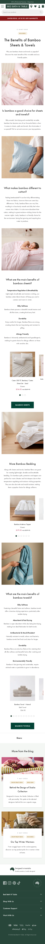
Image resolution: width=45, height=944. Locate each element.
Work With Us (8, 915)
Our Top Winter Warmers (22, 841)
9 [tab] (31, 716)
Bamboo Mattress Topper (22, 524)
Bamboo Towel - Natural (22, 704)
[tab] (22, 894)
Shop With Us (8, 901)
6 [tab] (29, 536)
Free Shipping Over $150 (22, 2)
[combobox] (22, 12)
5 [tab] (26, 536)
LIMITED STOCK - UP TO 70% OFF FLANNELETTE (22, 18)
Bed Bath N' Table (10, 894)
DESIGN (30, 782)
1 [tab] (20, 395)
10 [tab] (34, 716)
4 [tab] (23, 536)
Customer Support (10, 908)
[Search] (40, 12)
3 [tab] (25, 395)
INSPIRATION (17, 782)
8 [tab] (29, 716)
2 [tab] (22, 395)
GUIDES (22, 33)
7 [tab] (26, 716)
